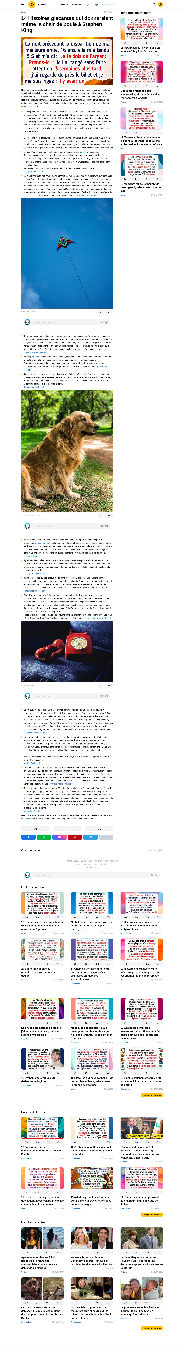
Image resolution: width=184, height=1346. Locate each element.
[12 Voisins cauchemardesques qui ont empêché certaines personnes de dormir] (141, 1059)
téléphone (49, 595)
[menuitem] (64, 4)
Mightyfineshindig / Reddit (35, 733)
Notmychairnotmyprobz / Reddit (97, 618)
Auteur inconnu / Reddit (34, 591)
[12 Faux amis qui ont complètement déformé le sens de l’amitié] (42, 1128)
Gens (23, 12)
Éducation (75, 933)
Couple (123, 102)
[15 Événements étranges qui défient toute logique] (42, 1059)
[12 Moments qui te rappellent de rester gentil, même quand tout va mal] (141, 165)
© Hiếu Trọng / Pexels (28, 311)
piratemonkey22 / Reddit (35, 352)
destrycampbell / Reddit (34, 172)
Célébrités (124, 1162)
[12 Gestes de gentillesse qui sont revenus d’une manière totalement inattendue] (92, 1128)
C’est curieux (125, 933)
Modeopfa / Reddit (32, 763)
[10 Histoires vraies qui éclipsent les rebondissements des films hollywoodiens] (141, 903)
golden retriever (45, 543)
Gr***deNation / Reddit (86, 196)
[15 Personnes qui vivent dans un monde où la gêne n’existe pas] (141, 29)
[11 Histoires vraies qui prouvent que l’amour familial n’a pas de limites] (141, 1178)
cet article (25, 819)
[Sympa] (37, 4)
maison (83, 152)
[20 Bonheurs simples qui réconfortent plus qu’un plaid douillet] (42, 950)
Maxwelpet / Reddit (32, 811)
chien (97, 546)
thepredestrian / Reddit (34, 387)
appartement (34, 357)
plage (30, 339)
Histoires (123, 55)
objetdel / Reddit (31, 556)
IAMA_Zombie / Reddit (34, 573)
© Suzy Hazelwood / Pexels (30, 685)
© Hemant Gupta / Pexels (30, 515)
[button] (35, 828)
